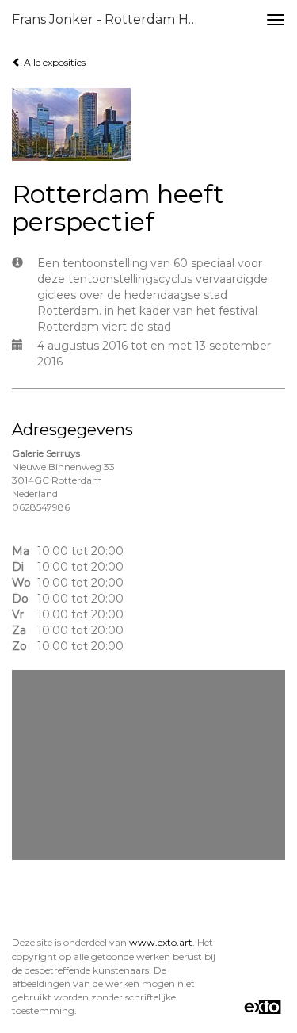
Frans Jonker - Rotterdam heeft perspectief (113, 19)
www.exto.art (160, 942)
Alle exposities (53, 62)
